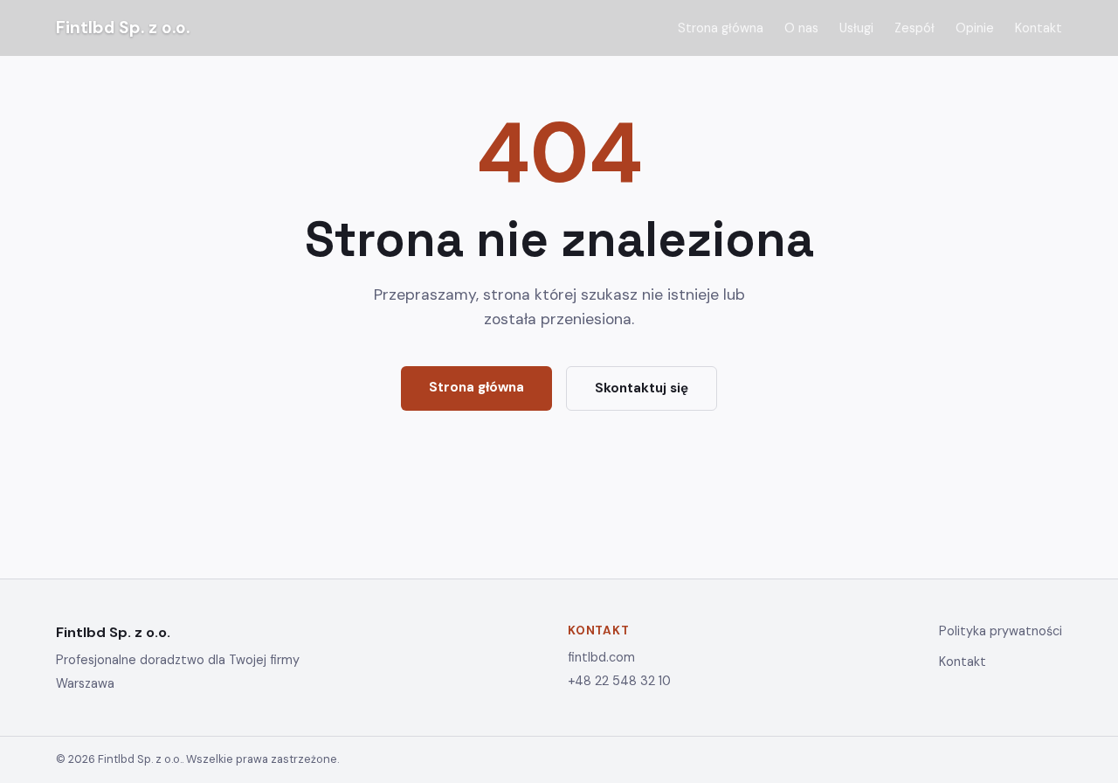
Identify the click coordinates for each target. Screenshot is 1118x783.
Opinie (975, 28)
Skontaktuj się (641, 388)
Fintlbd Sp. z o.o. (123, 27)
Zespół (914, 28)
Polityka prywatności (1000, 631)
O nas (801, 28)
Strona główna (720, 28)
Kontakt (1038, 28)
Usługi (856, 28)
